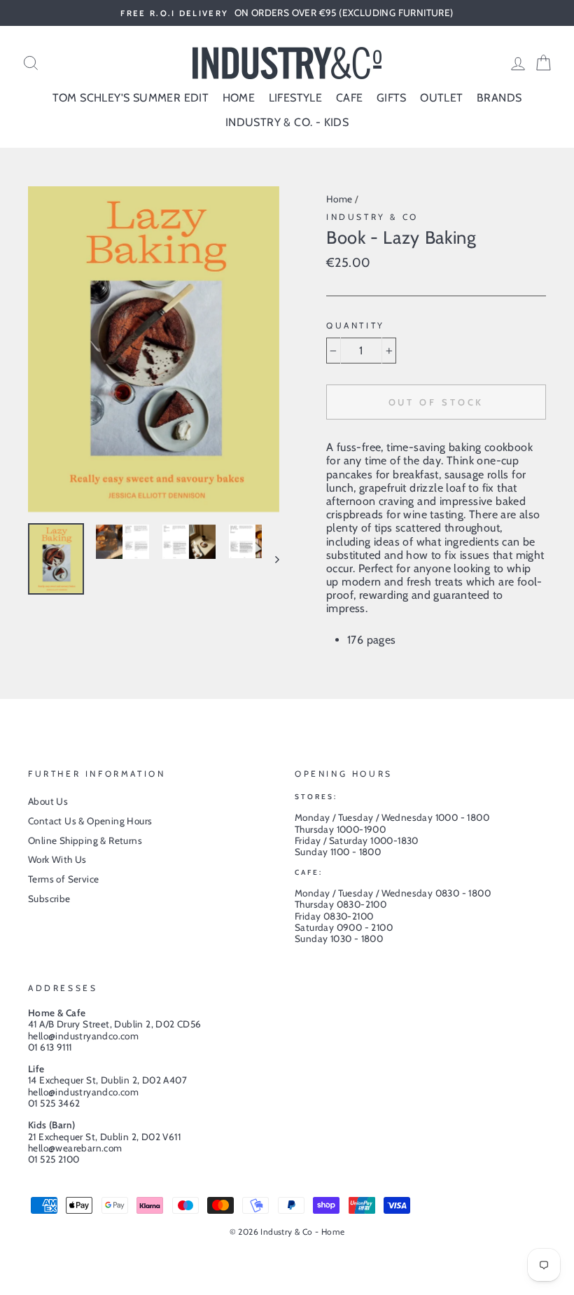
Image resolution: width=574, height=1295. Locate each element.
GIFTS (392, 97)
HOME (239, 97)
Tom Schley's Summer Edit (130, 97)
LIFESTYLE (296, 97)
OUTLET (441, 97)
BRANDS (499, 97)
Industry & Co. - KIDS (287, 122)
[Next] (270, 559)
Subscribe (49, 898)
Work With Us (57, 859)
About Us (48, 801)
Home (339, 199)
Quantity (355, 326)
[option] (287, 13)
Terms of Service (63, 879)
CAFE (349, 97)
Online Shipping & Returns (85, 840)
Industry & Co (372, 217)
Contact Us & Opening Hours (90, 820)
